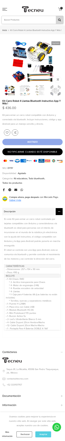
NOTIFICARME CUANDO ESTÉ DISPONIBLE (32, 151)
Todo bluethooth (36, 178)
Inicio (4, 30)
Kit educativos (20, 178)
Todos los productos (12, 183)
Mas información (7, 434)
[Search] (59, 20)
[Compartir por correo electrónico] (15, 189)
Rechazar (25, 434)
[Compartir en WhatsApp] (21, 189)
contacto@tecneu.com (17, 378)
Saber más (15, 200)
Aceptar (43, 434)
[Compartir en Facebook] (3, 189)
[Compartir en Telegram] (9, 189)
